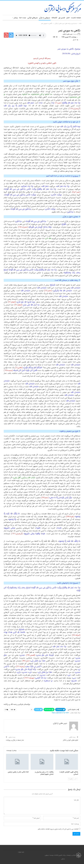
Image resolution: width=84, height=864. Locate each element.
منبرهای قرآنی (32, 17)
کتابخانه (54, 17)
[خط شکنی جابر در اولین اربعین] (17, 762)
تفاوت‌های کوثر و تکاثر (70, 740)
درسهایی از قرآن (44, 17)
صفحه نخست (76, 17)
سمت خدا (22, 17)
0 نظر (74, 40)
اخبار (67, 17)
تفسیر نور (62, 17)
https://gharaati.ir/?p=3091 (60, 713)
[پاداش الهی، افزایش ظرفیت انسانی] (66, 762)
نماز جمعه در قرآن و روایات (15, 740)
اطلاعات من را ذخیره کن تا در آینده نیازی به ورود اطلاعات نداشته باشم (58, 829)
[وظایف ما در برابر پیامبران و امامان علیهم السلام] (42, 762)
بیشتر (16, 17)
